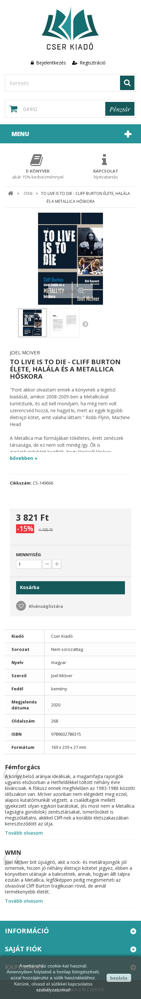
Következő (85, 324)
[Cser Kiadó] (70, 29)
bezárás (119, 978)
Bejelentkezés (51, 62)
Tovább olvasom (24, 833)
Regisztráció (92, 62)
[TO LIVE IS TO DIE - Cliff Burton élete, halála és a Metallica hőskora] (32, 322)
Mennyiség (28, 555)
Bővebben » (23, 458)
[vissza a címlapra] (10, 193)
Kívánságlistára (45, 606)
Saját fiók (23, 948)
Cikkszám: (21, 483)
